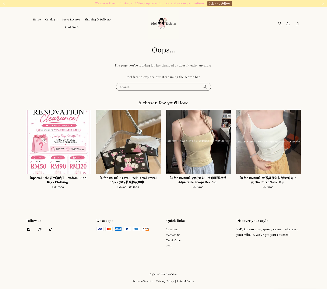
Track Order (174, 240)
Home (37, 19)
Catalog (50, 19)
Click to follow (219, 3)
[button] (280, 23)
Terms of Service (143, 281)
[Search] (205, 86)
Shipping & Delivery (98, 19)
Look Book (72, 27)
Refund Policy (185, 281)
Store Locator (71, 19)
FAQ (168, 245)
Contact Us (173, 234)
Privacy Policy (165, 281)
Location (172, 229)
